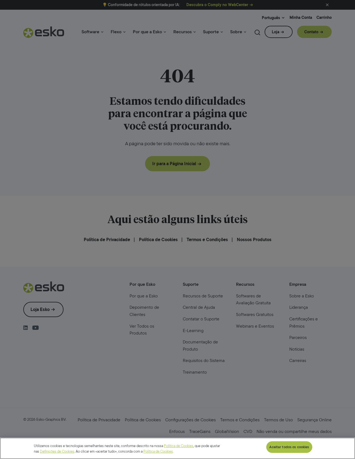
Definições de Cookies (57, 451)
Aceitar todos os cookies (289, 447)
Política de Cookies (178, 445)
